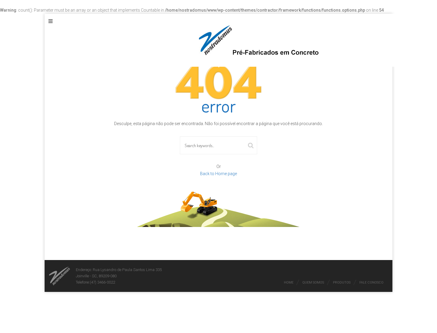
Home (288, 282)
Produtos (341, 282)
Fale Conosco (371, 282)
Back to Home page (218, 173)
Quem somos (313, 282)
